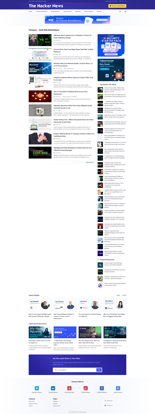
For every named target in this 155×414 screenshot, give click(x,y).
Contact (31, 406)
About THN (31, 401)
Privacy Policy (56, 406)
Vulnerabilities (55, 11)
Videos (118, 295)
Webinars (78, 11)
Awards (99, 11)
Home (30, 11)
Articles (124, 295)
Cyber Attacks (67, 11)
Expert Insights (88, 11)
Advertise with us (33, 403)
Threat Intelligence (41, 11)
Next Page (90, 162)
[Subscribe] (99, 370)
